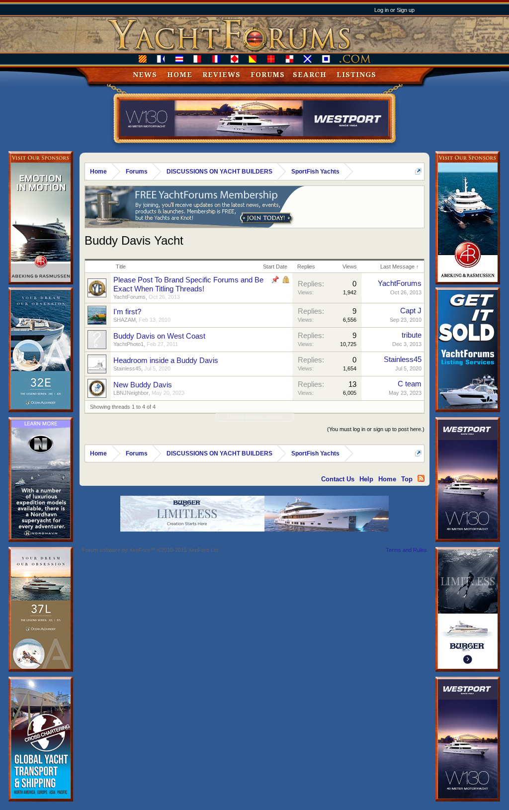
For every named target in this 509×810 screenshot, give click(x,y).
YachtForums (129, 297)
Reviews (221, 75)
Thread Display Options (254, 417)
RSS (421, 478)
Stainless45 (127, 368)
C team (410, 384)
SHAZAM (124, 320)
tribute (412, 335)
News (145, 75)
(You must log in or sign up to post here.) (375, 429)
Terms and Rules (406, 550)
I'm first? (127, 312)
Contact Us (337, 479)
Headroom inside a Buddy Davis (165, 360)
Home (179, 75)
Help (366, 479)
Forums (268, 75)
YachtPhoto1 (128, 344)
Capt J (411, 311)
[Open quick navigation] (418, 171)
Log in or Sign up (394, 10)
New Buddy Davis (142, 385)
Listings (356, 75)
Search (310, 75)
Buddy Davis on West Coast (159, 336)
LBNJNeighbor (131, 393)
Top (407, 479)
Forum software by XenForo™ (151, 550)
